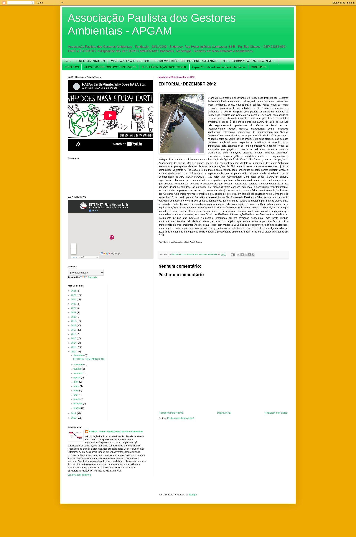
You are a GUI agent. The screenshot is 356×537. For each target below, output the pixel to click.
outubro (78, 369)
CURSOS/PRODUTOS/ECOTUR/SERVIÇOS (110, 67)
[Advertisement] (223, 384)
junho (77, 386)
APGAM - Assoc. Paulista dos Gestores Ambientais (116, 431)
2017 (74, 330)
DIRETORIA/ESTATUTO (91, 61)
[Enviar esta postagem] (232, 254)
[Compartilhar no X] (246, 254)
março (77, 399)
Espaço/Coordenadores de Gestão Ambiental (218, 67)
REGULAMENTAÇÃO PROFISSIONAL (164, 67)
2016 (74, 334)
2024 (74, 299)
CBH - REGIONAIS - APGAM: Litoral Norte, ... (249, 61)
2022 (74, 308)
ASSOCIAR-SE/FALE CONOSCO (130, 61)
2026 (74, 290)
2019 (74, 321)
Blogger (193, 494)
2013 (74, 347)
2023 (74, 303)
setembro (79, 373)
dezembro (79, 355)
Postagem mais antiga (276, 413)
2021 (74, 312)
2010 (74, 418)
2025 (74, 295)
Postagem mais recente (171, 413)
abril (76, 395)
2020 (74, 317)
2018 (74, 325)
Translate (92, 277)
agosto (77, 377)
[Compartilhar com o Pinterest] (253, 254)
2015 (74, 338)
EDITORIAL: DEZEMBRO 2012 (88, 359)
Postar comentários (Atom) (180, 418)
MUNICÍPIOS (258, 67)
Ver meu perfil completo (79, 475)
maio (76, 390)
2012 (74, 351)
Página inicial (224, 413)
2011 (74, 413)
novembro (79, 364)
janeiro (77, 408)
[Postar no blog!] (242, 254)
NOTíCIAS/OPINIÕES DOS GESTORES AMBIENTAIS (186, 61)
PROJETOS (72, 67)
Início (68, 61)
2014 (74, 343)
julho (76, 382)
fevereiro (78, 403)
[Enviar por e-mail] (239, 254)
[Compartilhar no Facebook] (249, 254)
